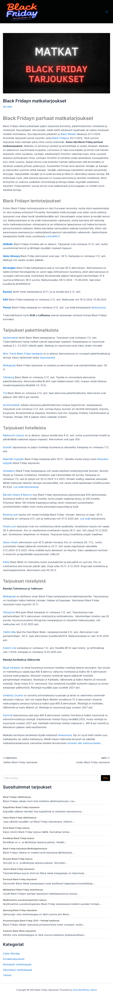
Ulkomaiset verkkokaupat (17, 969)
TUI (5, 393)
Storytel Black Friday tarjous (18, 859)
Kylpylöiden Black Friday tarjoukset (21, 807)
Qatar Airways (11, 256)
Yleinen (7, 975)
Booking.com (10, 514)
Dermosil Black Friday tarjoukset (20, 879)
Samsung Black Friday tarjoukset (20, 910)
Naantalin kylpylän (13, 459)
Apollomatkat (10, 337)
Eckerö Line (9, 647)
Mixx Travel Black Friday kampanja (23, 353)
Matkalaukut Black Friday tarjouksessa (23, 889)
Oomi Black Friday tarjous (16, 828)
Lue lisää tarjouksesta (26, 486)
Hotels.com (9, 526)
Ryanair (7, 291)
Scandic (7, 447)
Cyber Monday (11, 953)
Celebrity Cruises (13, 695)
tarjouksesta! (47, 357)
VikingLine (9, 612)
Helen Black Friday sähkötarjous (19, 817)
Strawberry (9, 470)
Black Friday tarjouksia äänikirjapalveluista (25, 848)
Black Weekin (68, 134)
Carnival (7, 715)
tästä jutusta (98, 307)
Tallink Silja (9, 632)
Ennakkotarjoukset (13, 958)
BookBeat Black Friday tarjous (18, 838)
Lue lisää (85, 518)
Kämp (6, 562)
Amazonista (65, 735)
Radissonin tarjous (13, 435)
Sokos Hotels (10, 542)
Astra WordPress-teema (85, 990)
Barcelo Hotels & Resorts (17, 494)
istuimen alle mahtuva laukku (84, 743)
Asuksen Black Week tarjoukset (19, 931)
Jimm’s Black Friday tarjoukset (19, 869)
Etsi (105, 778)
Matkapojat (9, 365)
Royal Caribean (11, 667)
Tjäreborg (8, 377)
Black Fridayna (60, 138)
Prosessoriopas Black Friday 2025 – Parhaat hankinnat (31, 920)
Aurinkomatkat (11, 405)
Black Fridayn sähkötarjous (17, 797)
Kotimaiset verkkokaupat (17, 964)
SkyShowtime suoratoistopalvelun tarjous (24, 900)
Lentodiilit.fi (53, 236)
